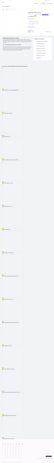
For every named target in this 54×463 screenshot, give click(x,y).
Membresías (33, 31)
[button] (31, 27)
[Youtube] (49, 456)
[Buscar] (43, 1)
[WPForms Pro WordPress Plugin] (12, 356)
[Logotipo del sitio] (3, 3)
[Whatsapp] (51, 456)
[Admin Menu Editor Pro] (12, 333)
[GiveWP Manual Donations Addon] (12, 426)
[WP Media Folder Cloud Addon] (12, 240)
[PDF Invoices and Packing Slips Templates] (12, 263)
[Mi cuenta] (51, 1)
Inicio (3, 9)
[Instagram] (48, 456)
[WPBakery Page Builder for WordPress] (12, 403)
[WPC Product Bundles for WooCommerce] (12, 147)
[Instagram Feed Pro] (12, 217)
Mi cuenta (43, 3)
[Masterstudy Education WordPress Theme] (12, 310)
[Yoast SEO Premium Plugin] (12, 101)
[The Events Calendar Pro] (12, 194)
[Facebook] (46, 456)
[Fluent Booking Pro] (12, 124)
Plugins (7, 9)
